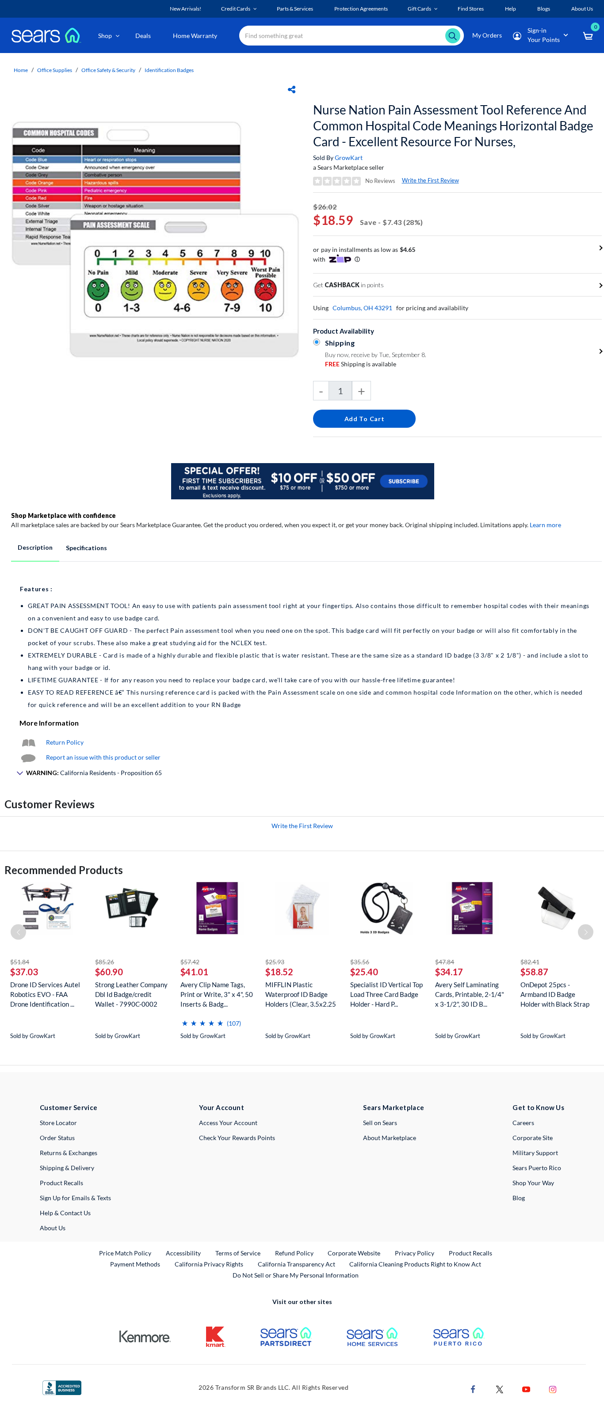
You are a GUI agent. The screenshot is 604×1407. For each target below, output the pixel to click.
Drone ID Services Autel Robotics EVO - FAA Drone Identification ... (45, 994)
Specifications (86, 547)
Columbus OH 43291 (362, 308)
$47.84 (444, 962)
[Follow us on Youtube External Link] (526, 1388)
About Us (52, 1228)
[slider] (202, 1019)
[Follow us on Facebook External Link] (473, 1388)
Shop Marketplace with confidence (63, 515)
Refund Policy (294, 1253)
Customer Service (69, 1107)
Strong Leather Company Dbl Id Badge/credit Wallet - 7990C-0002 (131, 994)
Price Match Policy (125, 1253)
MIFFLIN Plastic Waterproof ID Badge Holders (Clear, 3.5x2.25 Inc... (300, 994)
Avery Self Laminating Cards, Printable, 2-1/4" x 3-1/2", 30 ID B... (469, 994)
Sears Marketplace (393, 1107)
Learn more (545, 525)
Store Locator (58, 1122)
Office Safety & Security (108, 70)
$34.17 (449, 971)
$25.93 (274, 962)
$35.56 (359, 962)
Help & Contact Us (65, 1213)
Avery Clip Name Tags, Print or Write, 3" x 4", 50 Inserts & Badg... (216, 994)
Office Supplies (54, 70)
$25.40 (364, 971)
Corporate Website (354, 1253)
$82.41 (529, 962)
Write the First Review (430, 180)
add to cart (364, 418)
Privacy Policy (414, 1253)
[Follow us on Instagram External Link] (553, 1388)
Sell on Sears (380, 1122)
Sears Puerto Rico (536, 1167)
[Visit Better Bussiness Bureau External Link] (61, 1387)
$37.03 (24, 971)
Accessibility (183, 1253)
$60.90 (109, 971)
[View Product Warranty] (28, 742)
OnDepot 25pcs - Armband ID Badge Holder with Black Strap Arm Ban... (554, 994)
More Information (49, 723)
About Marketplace (389, 1137)
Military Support (535, 1152)
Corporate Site (532, 1137)
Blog (518, 1198)
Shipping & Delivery (67, 1167)
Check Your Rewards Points (237, 1137)
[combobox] (351, 36)
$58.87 (534, 971)
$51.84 (19, 962)
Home (21, 70)
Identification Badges (169, 70)
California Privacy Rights (209, 1264)
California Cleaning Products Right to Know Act (415, 1264)
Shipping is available (360, 364)
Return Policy (65, 742)
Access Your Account (228, 1122)
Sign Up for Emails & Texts (75, 1198)
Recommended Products (63, 869)
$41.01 (194, 971)
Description (35, 547)
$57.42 (189, 962)
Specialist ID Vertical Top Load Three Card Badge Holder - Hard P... (386, 994)
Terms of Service (237, 1253)
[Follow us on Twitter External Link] (499, 1388)
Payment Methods (135, 1264)
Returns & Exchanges (68, 1152)
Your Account (221, 1107)
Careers (523, 1122)
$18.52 (279, 971)
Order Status (57, 1137)
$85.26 (104, 962)
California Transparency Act (296, 1264)
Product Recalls (61, 1182)
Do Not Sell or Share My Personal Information (296, 1275)
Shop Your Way (533, 1182)
